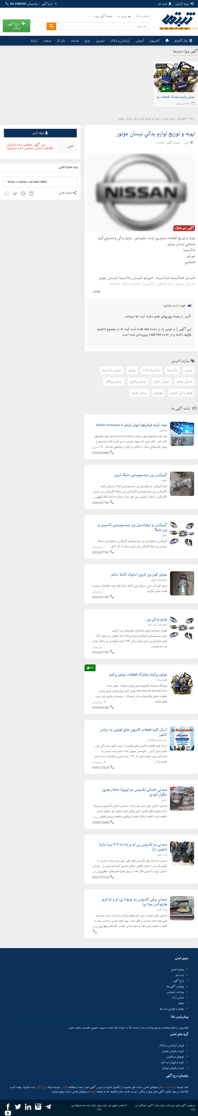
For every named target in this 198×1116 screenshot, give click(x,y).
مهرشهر (158, 392)
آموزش (140, 40)
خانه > (190, 118)
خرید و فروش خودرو (173, 1051)
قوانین (64, 1087)
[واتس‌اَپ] (7, 194)
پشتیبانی (24, 4)
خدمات (75, 40)
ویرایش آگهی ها (175, 986)
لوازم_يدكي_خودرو (181, 392)
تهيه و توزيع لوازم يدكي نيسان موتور (156, 134)
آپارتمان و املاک (120, 40)
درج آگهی (48, 4)
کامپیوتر (154, 40)
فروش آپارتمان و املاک (171, 1046)
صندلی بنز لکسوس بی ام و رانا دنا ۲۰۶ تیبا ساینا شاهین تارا (133, 847)
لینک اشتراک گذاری (69, 167)
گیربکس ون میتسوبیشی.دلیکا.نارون (140, 475)
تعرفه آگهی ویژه (103, 16)
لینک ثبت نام (168, 1087)
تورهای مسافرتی (175, 1057)
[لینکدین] (31, 194)
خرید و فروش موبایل (173, 1068)
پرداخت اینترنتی (175, 992)
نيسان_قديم (139, 392)
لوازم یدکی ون (156, 619)
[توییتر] (15, 194)
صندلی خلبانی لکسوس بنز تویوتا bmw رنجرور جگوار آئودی (134, 792)
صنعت (47, 40)
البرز (186, 142)
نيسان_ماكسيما (111, 370)
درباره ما (122, 16)
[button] (16, 25)
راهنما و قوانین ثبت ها (172, 1009)
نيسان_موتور (184, 381)
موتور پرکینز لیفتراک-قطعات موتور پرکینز (138, 674)
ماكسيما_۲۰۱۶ (151, 370)
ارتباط (34, 40)
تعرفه (181, 1003)
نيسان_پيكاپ (113, 381)
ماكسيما (172, 370)
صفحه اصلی (177, 970)
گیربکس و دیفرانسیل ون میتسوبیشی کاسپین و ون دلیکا (132, 527)
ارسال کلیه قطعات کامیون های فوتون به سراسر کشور (133, 732)
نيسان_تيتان (161, 381)
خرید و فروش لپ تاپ (172, 1062)
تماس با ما (142, 16)
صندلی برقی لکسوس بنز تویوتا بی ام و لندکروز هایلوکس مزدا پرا (134, 902)
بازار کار (61, 40)
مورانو (132, 370)
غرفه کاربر (38, 133)
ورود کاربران (182, 4)
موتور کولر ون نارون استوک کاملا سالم (139, 574)
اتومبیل (100, 40)
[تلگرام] (23, 194)
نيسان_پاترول (138, 381)
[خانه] (166, 41)
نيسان (188, 370)
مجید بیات (189, 73)
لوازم (87, 40)
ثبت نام (163, 4)
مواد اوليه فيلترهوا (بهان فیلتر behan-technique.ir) (131, 425)
